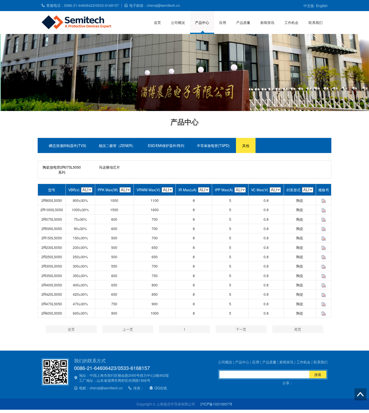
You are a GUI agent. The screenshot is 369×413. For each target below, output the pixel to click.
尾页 (297, 329)
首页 (157, 22)
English (322, 5)
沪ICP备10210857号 (216, 403)
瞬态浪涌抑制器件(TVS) (67, 145)
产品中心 (202, 22)
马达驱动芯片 (109, 167)
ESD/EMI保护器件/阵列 (166, 145)
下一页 (241, 329)
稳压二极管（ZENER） (117, 145)
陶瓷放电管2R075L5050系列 (62, 170)
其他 (245, 145)
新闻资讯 (267, 22)
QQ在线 (160, 387)
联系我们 (316, 22)
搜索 (317, 374)
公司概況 (178, 22)
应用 (222, 22)
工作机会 (291, 22)
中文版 (308, 5)
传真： (138, 387)
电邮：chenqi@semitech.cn (101, 387)
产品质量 (243, 22)
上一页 (127, 329)
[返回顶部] (360, 394)
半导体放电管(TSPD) (213, 145)
